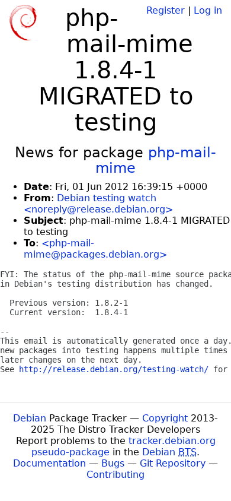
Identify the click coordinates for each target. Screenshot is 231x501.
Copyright (165, 418)
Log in (208, 10)
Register (165, 10)
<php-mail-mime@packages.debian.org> (95, 248)
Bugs (112, 463)
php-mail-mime (155, 160)
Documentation (49, 463)
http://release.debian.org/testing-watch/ (113, 369)
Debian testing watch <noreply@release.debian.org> (98, 203)
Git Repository (173, 463)
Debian (29, 418)
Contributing (115, 474)
